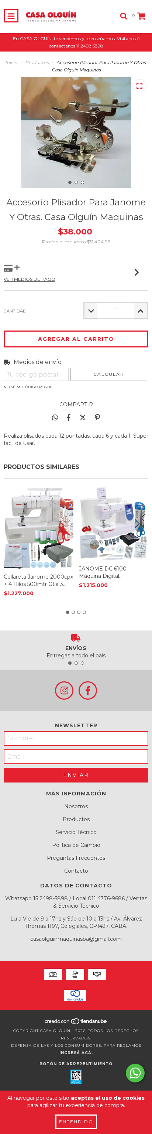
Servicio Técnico (76, 832)
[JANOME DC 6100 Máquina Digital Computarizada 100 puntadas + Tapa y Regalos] (114, 523)
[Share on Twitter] (83, 417)
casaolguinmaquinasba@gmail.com (76, 939)
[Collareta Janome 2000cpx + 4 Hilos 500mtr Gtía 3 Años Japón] (38, 527)
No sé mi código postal (28, 387)
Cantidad (15, 311)
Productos (37, 62)
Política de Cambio (76, 845)
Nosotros (76, 806)
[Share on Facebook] (68, 417)
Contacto (76, 871)
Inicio (11, 62)
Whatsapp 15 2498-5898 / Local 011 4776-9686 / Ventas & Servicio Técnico (76, 902)
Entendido (76, 1121)
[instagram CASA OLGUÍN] (64, 690)
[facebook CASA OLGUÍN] (88, 690)
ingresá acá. (76, 1052)
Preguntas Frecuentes (76, 858)
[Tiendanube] (76, 1023)
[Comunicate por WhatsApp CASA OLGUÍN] (135, 1073)
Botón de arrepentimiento (76, 1063)
